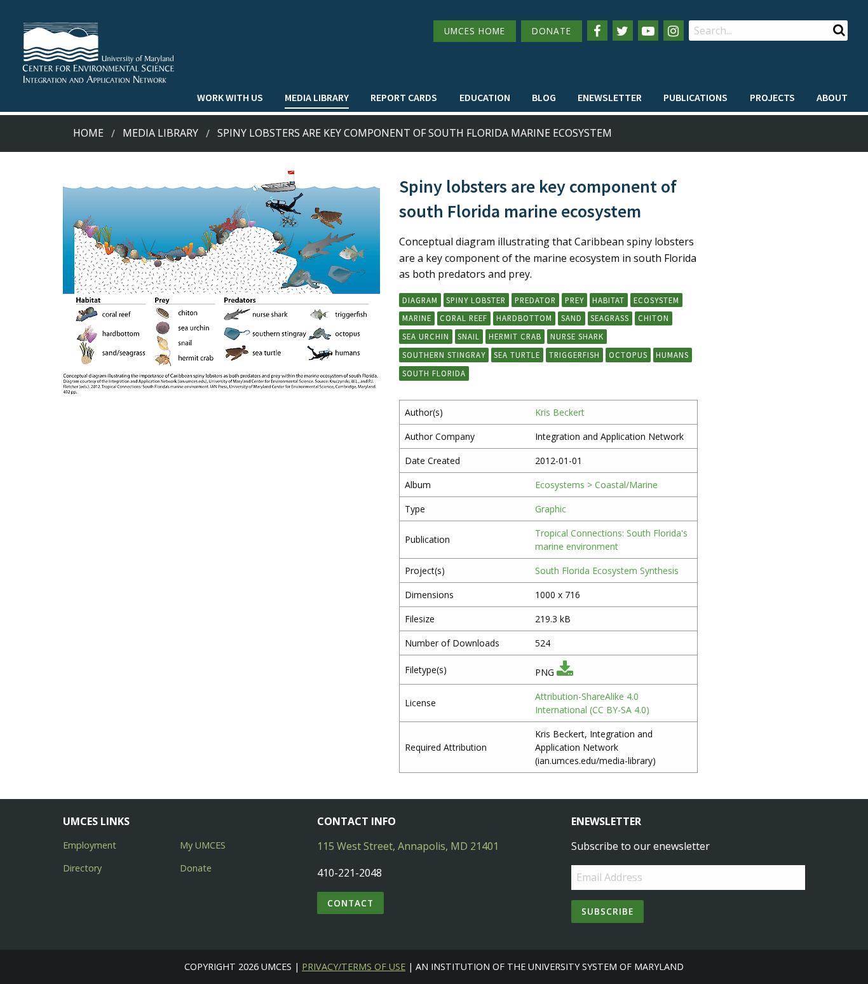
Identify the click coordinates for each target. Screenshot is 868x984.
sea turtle (517, 355)
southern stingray (443, 355)
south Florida (434, 373)
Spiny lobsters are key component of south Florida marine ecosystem (414, 133)
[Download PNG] (565, 672)
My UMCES (203, 845)
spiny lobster (476, 300)
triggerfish (574, 355)
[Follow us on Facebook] (597, 30)
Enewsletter (610, 97)
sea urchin (425, 336)
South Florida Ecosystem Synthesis (607, 570)
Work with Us (230, 97)
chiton (653, 318)
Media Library (317, 97)
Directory (82, 868)
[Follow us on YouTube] (648, 30)
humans (672, 355)
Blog (544, 97)
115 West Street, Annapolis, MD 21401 (408, 846)
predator (535, 300)
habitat (608, 300)
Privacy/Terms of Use (353, 966)
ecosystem (656, 300)
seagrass (609, 318)
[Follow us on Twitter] (623, 30)
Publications (695, 97)
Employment (89, 845)
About (832, 97)
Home (88, 133)
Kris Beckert (560, 412)
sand (571, 318)
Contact (350, 903)
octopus (628, 355)
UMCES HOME (474, 31)
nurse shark (577, 336)
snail (469, 336)
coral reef (463, 318)
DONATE (551, 31)
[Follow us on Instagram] (673, 30)
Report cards (403, 97)
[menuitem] (230, 98)
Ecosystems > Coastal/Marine (596, 485)
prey (574, 300)
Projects (772, 97)
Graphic (550, 509)
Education (484, 97)
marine (416, 318)
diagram (420, 300)
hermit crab (515, 336)
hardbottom (524, 318)
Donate (196, 868)
